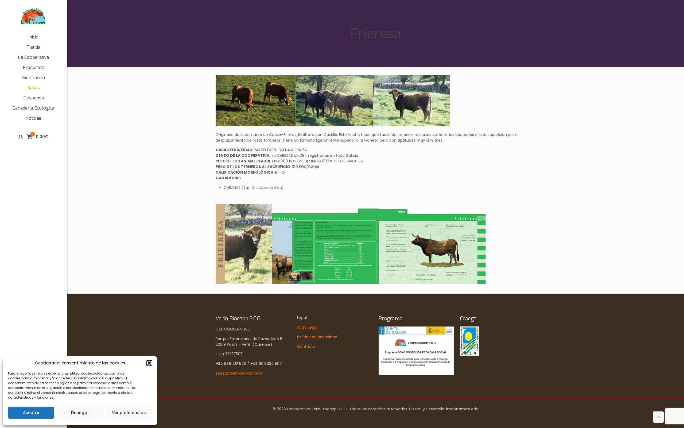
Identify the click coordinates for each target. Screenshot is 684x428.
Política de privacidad (317, 337)
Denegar (80, 412)
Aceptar (31, 412)
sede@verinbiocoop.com (239, 373)
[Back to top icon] (658, 417)
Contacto (306, 346)
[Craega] (469, 354)
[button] (149, 363)
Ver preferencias (129, 412)
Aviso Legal (307, 327)
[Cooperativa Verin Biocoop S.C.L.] (33, 16)
